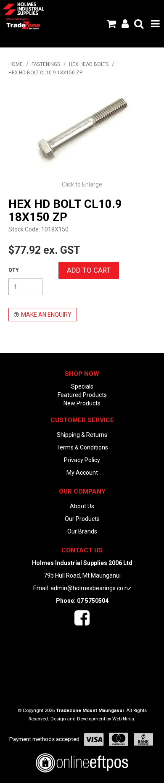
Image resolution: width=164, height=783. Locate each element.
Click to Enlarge (82, 184)
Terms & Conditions (82, 447)
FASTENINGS (46, 64)
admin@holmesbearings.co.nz (90, 588)
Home (15, 64)
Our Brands (82, 531)
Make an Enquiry (46, 314)
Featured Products (82, 395)
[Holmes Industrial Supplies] (23, 8)
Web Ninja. (123, 719)
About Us (82, 506)
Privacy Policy (82, 460)
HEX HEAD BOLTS (88, 64)
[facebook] (82, 622)
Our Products (82, 518)
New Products (82, 403)
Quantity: (13, 270)
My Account (82, 472)
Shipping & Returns (82, 434)
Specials (82, 386)
